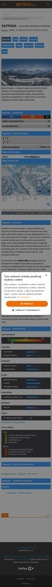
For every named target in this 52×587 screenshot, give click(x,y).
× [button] (46, 275)
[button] (26, 310)
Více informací (23, 297)
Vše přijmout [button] (27, 303)
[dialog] (26, 293)
